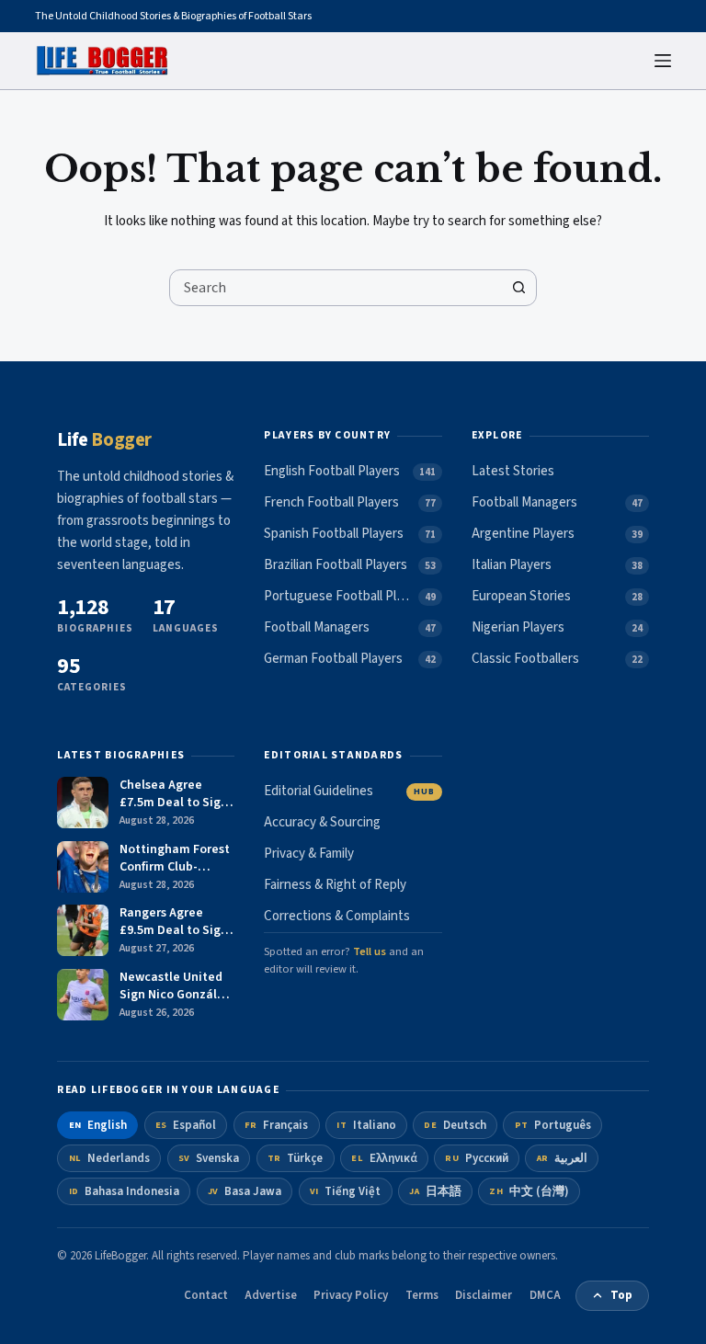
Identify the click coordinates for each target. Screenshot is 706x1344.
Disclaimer (483, 1295)
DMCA (545, 1295)
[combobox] (335, 287)
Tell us (369, 951)
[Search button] (518, 287)
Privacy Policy (350, 1295)
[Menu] (663, 60)
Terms (421, 1295)
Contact (206, 1295)
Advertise (271, 1295)
